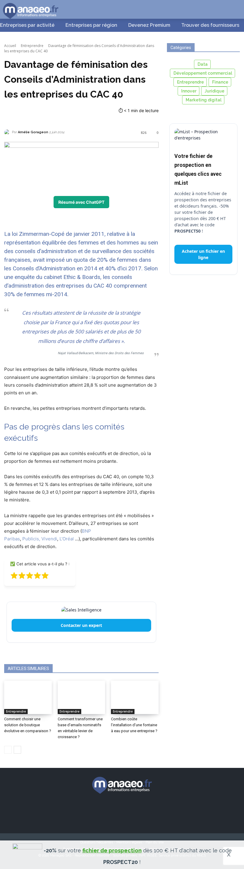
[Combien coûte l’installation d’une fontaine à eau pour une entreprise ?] (135, 697)
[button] (232, 9)
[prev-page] (8, 750)
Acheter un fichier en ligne (203, 254)
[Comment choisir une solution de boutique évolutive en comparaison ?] (28, 697)
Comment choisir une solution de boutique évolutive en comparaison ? (27, 725)
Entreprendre (32, 45)
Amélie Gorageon (33, 132)
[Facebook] (90, 810)
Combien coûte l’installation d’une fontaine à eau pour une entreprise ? (134, 725)
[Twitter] (111, 810)
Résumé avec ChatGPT (81, 202)
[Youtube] (153, 810)
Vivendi (49, 539)
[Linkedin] (132, 810)
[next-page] (17, 750)
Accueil (10, 45)
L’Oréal (67, 539)
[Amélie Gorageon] (8, 132)
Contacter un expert (81, 625)
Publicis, (31, 539)
